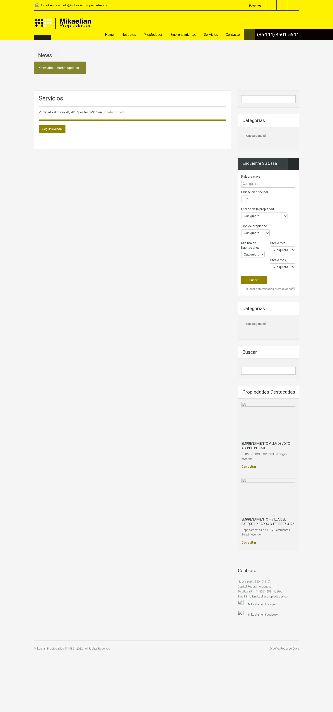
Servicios (211, 34)
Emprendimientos (183, 34)
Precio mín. (278, 243)
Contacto (233, 34)
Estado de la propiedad (257, 209)
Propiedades (153, 34)
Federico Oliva (289, 648)
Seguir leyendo (52, 129)
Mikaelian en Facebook (263, 614)
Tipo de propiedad (254, 226)
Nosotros (128, 34)
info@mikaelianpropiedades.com (86, 5)
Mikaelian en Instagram (263, 604)
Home (109, 34)
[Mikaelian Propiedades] (66, 27)
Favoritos (255, 5)
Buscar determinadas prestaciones (270, 289)
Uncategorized (113, 112)
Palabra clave (251, 176)
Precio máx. (278, 260)
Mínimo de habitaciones (250, 245)
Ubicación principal (254, 192)
